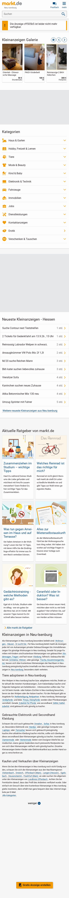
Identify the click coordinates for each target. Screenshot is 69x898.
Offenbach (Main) (33, 773)
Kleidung (37, 657)
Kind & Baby (15, 173)
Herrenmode (25, 740)
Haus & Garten (17, 140)
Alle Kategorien (9, 795)
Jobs (11, 206)
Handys (32, 727)
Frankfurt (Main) (31, 776)
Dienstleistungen (18, 214)
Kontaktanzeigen (18, 222)
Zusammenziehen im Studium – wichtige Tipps (18, 467)
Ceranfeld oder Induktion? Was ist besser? (49, 595)
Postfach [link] (54, 7)
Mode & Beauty (17, 165)
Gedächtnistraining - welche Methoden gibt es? (17, 595)
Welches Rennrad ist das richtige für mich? (50, 467)
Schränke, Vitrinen (17, 660)
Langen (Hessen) (51, 773)
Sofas (46, 723)
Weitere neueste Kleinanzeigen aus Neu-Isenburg (30, 410)
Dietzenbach (8, 773)
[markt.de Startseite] (12, 3)
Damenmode (8, 740)
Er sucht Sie (21, 644)
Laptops (6, 730)
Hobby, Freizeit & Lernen (22, 148)
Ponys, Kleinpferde (31, 700)
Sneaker (38, 723)
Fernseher (20, 730)
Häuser (10, 644)
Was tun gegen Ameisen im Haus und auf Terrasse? (18, 532)
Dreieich (19, 773)
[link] (12, 63)
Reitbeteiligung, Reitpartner (27, 696)
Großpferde (7, 700)
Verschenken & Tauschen (23, 239)
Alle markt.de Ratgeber (19, 627)
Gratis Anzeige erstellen (37, 885)
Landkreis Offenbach (37, 779)
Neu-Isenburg (17, 669)
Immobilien (15, 198)
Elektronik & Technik (20, 181)
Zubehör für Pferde (27, 703)
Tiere (11, 156)
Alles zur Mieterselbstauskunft (51, 531)
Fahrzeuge (14, 189)
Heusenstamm (15, 776)
